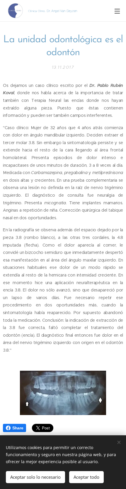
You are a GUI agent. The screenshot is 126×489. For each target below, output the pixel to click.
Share (17, 428)
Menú (117, 11)
